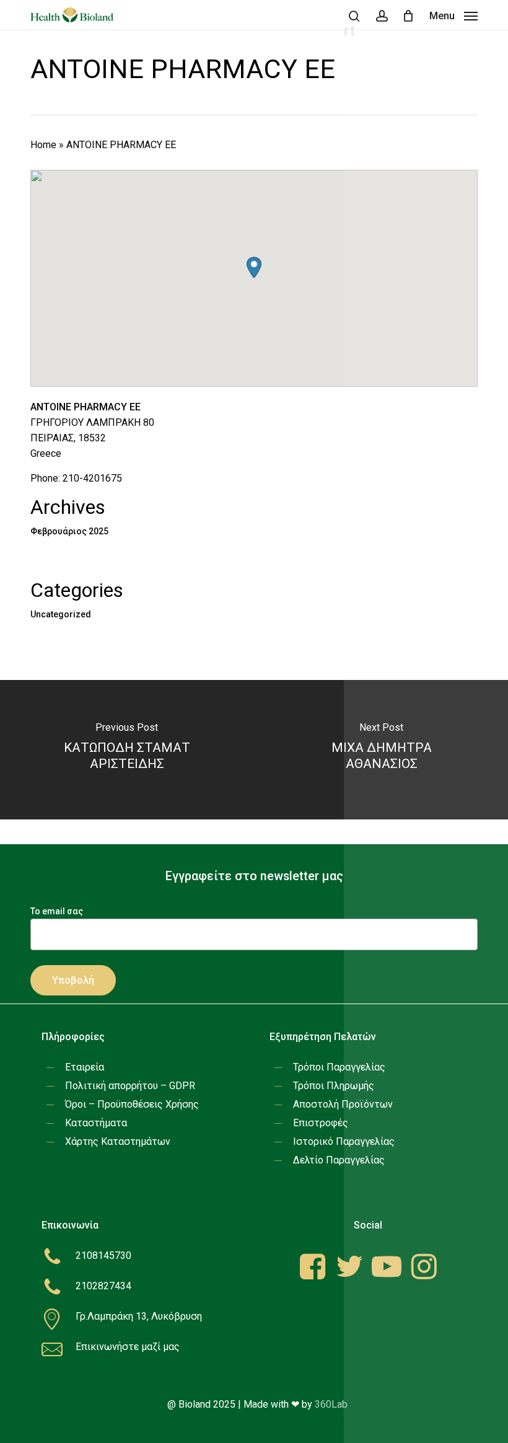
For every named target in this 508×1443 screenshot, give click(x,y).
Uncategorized (60, 614)
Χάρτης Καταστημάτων (117, 1141)
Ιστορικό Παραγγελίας (344, 1141)
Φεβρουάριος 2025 (69, 531)
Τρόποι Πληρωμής (333, 1086)
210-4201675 (92, 478)
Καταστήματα (96, 1123)
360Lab (331, 1404)
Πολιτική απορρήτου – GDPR (130, 1086)
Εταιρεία (84, 1067)
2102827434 (103, 1286)
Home (43, 145)
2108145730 (103, 1255)
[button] (453, 15)
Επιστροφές (320, 1123)
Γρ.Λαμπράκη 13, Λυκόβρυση (139, 1316)
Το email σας (56, 911)
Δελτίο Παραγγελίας (339, 1160)
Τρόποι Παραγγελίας (339, 1067)
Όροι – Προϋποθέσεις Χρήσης (132, 1104)
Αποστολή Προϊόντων (343, 1104)
